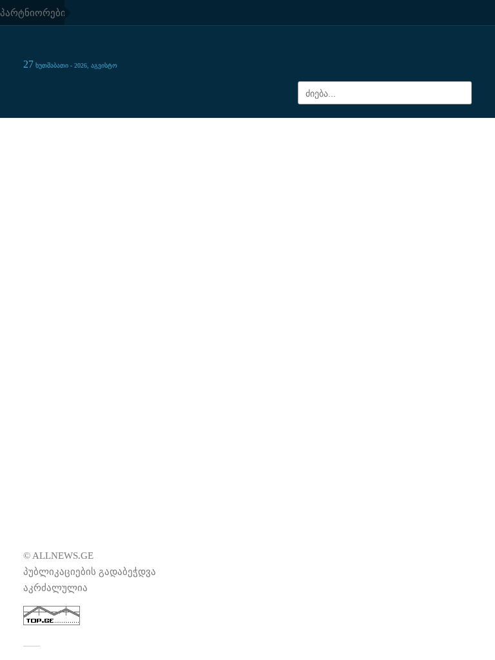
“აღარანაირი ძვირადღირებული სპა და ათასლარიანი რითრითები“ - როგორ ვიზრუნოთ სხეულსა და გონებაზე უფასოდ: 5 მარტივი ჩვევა (383, 233)
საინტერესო (393, 131)
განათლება (212, 131)
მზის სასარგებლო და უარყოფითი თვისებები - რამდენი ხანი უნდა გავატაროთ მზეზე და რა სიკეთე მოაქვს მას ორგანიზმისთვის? (378, 308)
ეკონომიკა (112, 131)
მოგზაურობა (335, 131)
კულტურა (283, 131)
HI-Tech (250, 144)
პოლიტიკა (446, 131)
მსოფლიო (161, 131)
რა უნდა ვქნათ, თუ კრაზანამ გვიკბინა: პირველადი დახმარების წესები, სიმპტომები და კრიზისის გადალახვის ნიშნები (387, 383)
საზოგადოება (55, 131)
